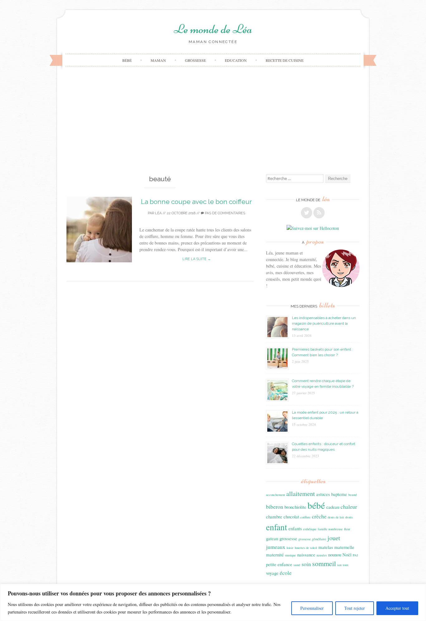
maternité (275, 554)
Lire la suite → (196, 259)
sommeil (324, 563)
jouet (333, 538)
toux (345, 565)
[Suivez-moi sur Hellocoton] (313, 228)
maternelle (344, 547)
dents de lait (336, 517)
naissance (306, 554)
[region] (213, 602)
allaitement (300, 493)
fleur (347, 529)
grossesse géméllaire (312, 539)
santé (296, 565)
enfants (295, 528)
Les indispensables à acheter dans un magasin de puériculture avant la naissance (324, 323)
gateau (272, 538)
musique (290, 555)
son (339, 565)
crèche (319, 516)
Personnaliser (312, 608)
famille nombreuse (330, 529)
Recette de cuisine (284, 60)
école (286, 572)
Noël (346, 554)
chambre (274, 516)
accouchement (275, 494)
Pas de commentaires (224, 213)
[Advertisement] (213, 127)
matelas (325, 547)
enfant (276, 527)
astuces (323, 494)
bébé (316, 505)
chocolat (291, 516)
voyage (272, 573)
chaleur (349, 506)
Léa (158, 213)
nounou (334, 554)
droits (349, 517)
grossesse (288, 538)
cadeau (332, 507)
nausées (322, 555)
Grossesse (195, 60)
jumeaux (275, 547)
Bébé (127, 60)
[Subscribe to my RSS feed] (319, 212)
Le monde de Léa (213, 29)
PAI (355, 555)
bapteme (339, 494)
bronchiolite (295, 507)
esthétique (310, 529)
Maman (158, 60)
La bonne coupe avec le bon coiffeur (196, 202)
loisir (290, 548)
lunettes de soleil (306, 548)
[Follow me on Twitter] (306, 212)
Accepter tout (397, 608)
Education (236, 60)
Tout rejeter (354, 608)
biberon (274, 506)
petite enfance (279, 564)
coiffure (305, 517)
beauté (352, 494)
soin (306, 564)
